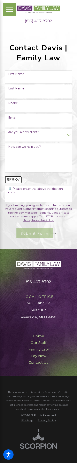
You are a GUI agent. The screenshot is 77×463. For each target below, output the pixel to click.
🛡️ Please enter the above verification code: (35, 190)
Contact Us (38, 362)
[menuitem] (38, 336)
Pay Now (38, 356)
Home (38, 336)
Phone (13, 103)
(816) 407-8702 (38, 21)
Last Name (16, 88)
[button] (8, 454)
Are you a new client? (23, 132)
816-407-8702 (38, 281)
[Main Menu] (9, 9)
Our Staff (38, 342)
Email (12, 118)
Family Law (39, 349)
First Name (16, 74)
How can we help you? (24, 147)
